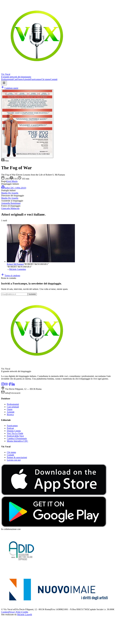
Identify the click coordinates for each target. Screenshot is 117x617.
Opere (20, 79)
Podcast (10, 428)
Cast (15, 79)
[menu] (4, 83)
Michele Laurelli (24, 614)
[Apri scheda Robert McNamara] (41, 261)
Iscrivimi (32, 294)
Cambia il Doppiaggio (17, 438)
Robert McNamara (15, 264)
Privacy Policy (15, 612)
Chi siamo (45, 79)
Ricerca (10, 414)
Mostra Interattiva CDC (17, 441)
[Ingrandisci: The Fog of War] (27, 123)
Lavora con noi (14, 460)
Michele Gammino (17, 269)
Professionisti (7, 79)
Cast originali (13, 407)
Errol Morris (12, 181)
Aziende (26, 79)
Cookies (5, 612)
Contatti (53, 79)
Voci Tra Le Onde (15, 433)
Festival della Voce (15, 436)
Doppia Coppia (14, 431)
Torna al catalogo (12, 275)
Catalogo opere (11, 88)
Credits (25, 612)
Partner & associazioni (17, 457)
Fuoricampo (35, 79)
